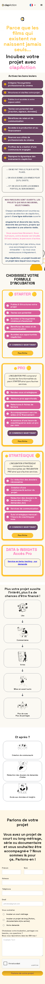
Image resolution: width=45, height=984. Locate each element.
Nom (26, 868)
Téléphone (6, 889)
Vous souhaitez (8, 910)
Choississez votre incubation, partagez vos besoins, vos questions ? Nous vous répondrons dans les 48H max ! (20, 933)
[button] (31, 5)
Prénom (5, 868)
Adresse (5, 878)
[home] (9, 5)
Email (4, 899)
